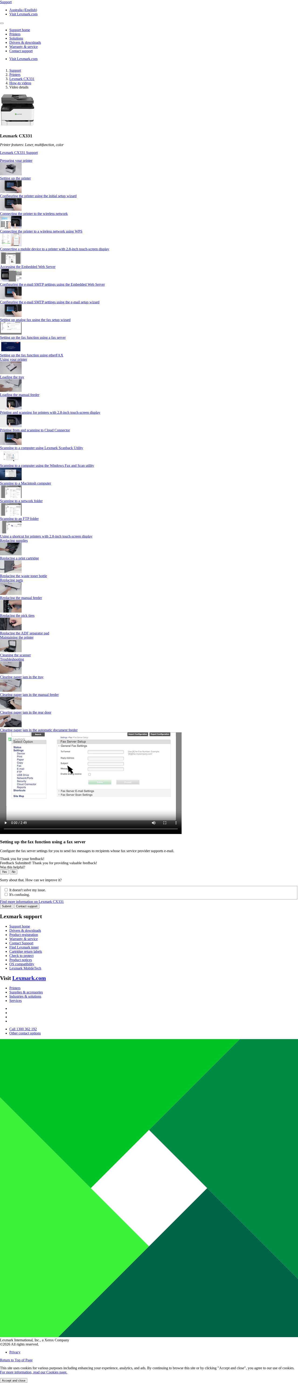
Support (15, 70)
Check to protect (21, 956)
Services (15, 1001)
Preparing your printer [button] (16, 161)
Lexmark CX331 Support (19, 153)
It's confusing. (19, 895)
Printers (14, 75)
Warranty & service (23, 939)
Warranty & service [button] (23, 47)
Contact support (26, 906)
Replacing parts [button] (11, 580)
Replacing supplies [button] (14, 540)
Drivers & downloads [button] (25, 42)
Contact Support (21, 943)
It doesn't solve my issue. (27, 890)
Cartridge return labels (25, 951)
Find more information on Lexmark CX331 (32, 902)
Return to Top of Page (16, 1360)
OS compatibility (21, 964)
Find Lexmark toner (24, 947)
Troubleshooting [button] (12, 659)
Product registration (23, 935)
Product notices (20, 960)
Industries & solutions (25, 996)
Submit (6, 906)
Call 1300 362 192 (23, 1029)
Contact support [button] (21, 51)
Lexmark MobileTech (25, 968)
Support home (19, 926)
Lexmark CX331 (21, 79)
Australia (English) (23, 10)
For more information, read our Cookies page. (33, 1372)
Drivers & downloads (25, 930)
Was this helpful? (12, 867)
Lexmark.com (29, 978)
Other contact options (25, 1033)
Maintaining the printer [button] (17, 637)
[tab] (149, 161)
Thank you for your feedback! (22, 859)
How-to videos (20, 83)
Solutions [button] (16, 38)
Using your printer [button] (13, 359)
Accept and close (13, 1380)
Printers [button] (14, 34)
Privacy (14, 1352)
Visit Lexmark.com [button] (23, 14)
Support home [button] (19, 30)
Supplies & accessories (26, 992)
